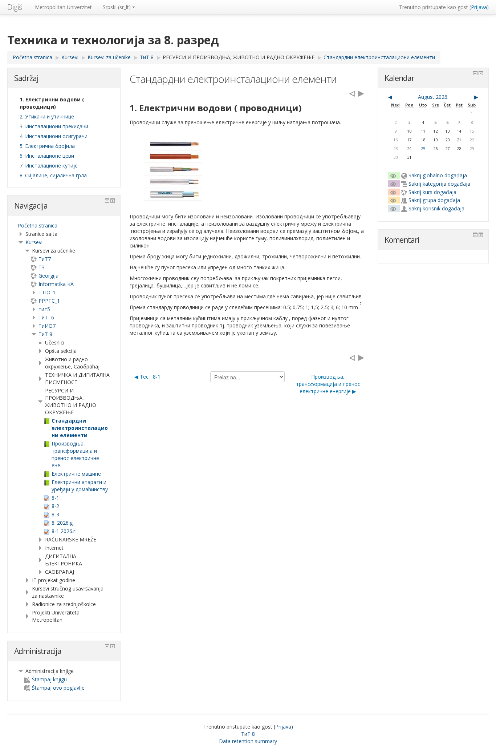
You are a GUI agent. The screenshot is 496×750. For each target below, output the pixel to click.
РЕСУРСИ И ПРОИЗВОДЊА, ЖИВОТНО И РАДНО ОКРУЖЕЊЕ (238, 57)
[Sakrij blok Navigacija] (107, 200)
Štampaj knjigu (49, 679)
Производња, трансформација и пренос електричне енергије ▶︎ (328, 384)
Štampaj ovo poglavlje (58, 687)
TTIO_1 (47, 292)
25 (423, 148)
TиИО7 (47, 325)
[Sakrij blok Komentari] (475, 235)
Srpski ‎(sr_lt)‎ (117, 7)
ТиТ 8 (45, 334)
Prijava (479, 7)
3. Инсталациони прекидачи (54, 126)
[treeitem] (64, 225)
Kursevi (33, 242)
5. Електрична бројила (47, 145)
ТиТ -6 (46, 317)
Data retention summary (248, 741)
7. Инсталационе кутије (49, 165)
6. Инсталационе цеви (47, 155)
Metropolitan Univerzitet (63, 7)
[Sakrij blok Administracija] (107, 646)
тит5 (44, 309)
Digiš (14, 7)
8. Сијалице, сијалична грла (53, 175)
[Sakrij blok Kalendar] (475, 73)
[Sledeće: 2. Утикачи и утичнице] (361, 93)
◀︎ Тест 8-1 (147, 376)
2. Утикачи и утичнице (47, 116)
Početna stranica (37, 225)
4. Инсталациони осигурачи (54, 136)
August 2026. (433, 96)
